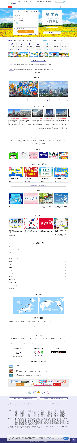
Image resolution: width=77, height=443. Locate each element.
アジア (52, 302)
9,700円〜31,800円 (49, 118)
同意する (66, 438)
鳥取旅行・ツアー (43, 415)
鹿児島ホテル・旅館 (24, 424)
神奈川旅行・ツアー (31, 411)
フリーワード (15, 26)
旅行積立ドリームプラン (14, 343)
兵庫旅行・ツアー (23, 414)
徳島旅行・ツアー (50, 414)
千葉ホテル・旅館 (37, 419)
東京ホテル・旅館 (17, 419)
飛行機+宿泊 (16, 124)
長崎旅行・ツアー (30, 416)
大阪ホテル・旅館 (52, 421)
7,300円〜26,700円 (37, 118)
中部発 (28, 321)
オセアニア (55, 309)
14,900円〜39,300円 (26, 118)
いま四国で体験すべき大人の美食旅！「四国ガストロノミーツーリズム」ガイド (31, 371)
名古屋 (18, 99)
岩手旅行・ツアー (37, 410)
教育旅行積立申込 (25, 343)
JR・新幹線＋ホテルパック (19, 403)
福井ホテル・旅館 (30, 420)
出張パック (34, 403)
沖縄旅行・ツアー (63, 416)
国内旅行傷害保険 (13, 338)
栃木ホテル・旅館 (50, 419)
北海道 (32, 299)
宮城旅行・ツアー (44, 410)
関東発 (22, 321)
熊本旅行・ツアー (37, 416)
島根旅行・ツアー (50, 415)
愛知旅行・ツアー (37, 413)
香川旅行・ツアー (63, 414)
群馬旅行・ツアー (63, 411)
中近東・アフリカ (45, 304)
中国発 (45, 321)
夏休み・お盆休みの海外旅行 (19, 427)
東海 (29, 310)
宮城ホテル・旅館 (42, 418)
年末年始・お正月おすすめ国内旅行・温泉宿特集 (23, 398)
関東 (31, 308)
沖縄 (18, 301)
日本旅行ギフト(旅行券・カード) (58, 341)
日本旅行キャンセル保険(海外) (41, 338)
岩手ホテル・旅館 (36, 418)
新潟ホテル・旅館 (46, 420)
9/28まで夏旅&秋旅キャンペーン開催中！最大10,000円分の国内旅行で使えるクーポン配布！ (33, 64)
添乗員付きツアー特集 (18, 426)
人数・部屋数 (15, 28)
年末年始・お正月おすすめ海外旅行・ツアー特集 (53, 398)
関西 (25, 311)
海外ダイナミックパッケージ (26, 426)
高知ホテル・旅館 (33, 422)
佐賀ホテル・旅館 (45, 423)
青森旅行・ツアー (31, 410)
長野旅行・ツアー (63, 412)
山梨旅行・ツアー (50, 412)
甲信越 (29, 304)
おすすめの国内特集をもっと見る (38, 185)
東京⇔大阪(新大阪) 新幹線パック (55, 403)
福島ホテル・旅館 (62, 418)
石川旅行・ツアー (30, 412)
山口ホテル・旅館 (30, 423)
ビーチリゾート (46, 309)
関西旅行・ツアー (50, 413)
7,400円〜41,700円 (61, 118)
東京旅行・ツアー (23, 411)
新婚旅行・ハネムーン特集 (44, 426)
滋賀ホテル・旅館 (39, 421)
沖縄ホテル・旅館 (33, 424)
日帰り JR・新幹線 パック (28, 403)
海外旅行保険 (12, 341)
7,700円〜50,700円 (14, 118)
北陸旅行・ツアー (17, 412)
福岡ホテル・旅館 (39, 423)
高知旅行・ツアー (57, 414)
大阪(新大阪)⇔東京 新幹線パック (29, 404)
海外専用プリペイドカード (23, 341)
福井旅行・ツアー (37, 412)
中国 (22, 308)
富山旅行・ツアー (23, 412)
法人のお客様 (45, 1)
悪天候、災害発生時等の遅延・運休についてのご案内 (21, 6)
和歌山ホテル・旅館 (18, 422)
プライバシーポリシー (47, 438)
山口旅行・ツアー (56, 415)
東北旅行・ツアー (24, 410)
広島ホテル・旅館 (61, 422)
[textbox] (59, 2)
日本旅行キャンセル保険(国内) (26, 338)
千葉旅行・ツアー (44, 411)
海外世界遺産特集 (51, 426)
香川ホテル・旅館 (39, 422)
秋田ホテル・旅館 (49, 418)
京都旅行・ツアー (63, 413)
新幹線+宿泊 (11, 124)
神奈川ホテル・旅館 (24, 419)
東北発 (17, 321)
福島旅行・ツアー (63, 410)
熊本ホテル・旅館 (58, 423)
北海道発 (11, 321)
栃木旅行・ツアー (57, 411)
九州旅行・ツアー (63, 415)
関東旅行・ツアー (17, 411)
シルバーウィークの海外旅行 (28, 427)
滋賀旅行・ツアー (56, 413)
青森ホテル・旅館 (29, 418)
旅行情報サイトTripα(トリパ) (38, 343)
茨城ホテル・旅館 (44, 419)
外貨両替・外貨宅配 (35, 341)
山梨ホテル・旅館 (39, 420)
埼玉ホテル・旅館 (31, 419)
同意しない (60, 438)
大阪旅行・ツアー (17, 414)
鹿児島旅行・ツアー (57, 416)
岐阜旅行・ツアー (30, 413)
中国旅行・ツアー (23, 415)
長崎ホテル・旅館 (52, 423)
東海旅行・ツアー (17, 413)
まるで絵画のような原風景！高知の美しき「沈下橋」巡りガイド (28, 375)
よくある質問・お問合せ (38, 1)
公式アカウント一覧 (38, 355)
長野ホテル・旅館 (53, 420)
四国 (21, 311)
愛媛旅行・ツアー (17, 415)
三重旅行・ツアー (43, 413)
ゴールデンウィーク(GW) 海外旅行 (60, 426)
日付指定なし (20, 22)
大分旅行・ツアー (43, 416)
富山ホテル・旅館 (17, 420)
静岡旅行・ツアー (23, 413)
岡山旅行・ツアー (30, 415)
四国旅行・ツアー (44, 414)
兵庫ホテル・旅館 (58, 421)
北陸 (25, 306)
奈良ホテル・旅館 (65, 421)
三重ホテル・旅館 (30, 421)
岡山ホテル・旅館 (55, 422)
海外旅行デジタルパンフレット (31, 330)
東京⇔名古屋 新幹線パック (19, 404)
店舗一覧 (49, 1)
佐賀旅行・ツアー (23, 416)
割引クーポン (32, 1)
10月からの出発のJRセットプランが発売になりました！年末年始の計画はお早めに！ (31, 67)
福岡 (59, 99)
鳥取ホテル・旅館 (17, 423)
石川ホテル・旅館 (23, 420)
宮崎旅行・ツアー (50, 416)
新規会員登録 (20, 1)
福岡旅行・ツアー (17, 416)
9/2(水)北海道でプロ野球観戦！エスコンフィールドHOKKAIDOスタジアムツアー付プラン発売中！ (34, 69)
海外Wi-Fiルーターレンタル (55, 338)
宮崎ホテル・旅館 (17, 424)
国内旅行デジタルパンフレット (15, 330)
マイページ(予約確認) (26, 1)
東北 (32, 305)
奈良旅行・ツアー (30, 414)
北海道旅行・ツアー (18, 410)
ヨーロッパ (46, 301)
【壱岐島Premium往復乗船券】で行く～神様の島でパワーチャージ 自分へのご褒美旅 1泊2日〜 (34, 367)
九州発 (50, 321)
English (53, 1)
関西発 (39, 321)
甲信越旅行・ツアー (44, 412)
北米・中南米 (59, 305)
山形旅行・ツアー (57, 410)
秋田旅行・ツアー (50, 410)
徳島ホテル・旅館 (26, 422)
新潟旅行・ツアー (57, 412)
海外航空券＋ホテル (35, 426)
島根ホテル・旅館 (23, 423)
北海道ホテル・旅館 (20, 418)
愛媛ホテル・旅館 (46, 422)
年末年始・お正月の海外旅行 (38, 427)
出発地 (15, 15)
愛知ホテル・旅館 (23, 421)
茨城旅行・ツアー (50, 411)
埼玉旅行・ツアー (37, 411)
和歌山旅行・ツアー (37, 414)
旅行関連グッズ (45, 341)
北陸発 (33, 321)
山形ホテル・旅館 (55, 418)
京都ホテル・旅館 (45, 421)
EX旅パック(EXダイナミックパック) (43, 403)
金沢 (38, 99)
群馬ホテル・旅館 (57, 419)
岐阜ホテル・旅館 (17, 421)
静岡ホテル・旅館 (61, 420)
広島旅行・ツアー (37, 415)
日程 (14, 20)
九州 (18, 310)
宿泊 (14, 121)
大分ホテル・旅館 (65, 423)
